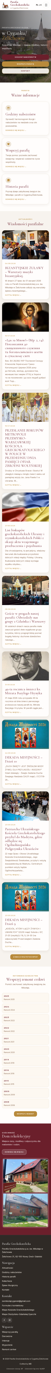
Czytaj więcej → (13, 295)
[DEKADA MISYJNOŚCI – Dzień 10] (25, 734)
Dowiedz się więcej (14, 1152)
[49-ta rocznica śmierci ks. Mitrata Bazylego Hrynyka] (25, 666)
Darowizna (7, 1336)
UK (40, 5)
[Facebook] (4, 1320)
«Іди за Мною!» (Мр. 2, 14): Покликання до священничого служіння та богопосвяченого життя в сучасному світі (24, 348)
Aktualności (7, 1268)
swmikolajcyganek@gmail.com (16, 1301)
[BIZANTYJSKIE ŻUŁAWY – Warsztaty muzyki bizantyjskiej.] (25, 244)
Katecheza (7, 1281)
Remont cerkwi (9, 1349)
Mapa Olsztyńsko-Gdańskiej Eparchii (19, 1314)
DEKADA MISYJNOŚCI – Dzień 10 (23, 759)
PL (37, 5)
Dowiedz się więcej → (16, 130)
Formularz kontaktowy (12, 1305)
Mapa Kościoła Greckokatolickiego (18, 1310)
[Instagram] (9, 1320)
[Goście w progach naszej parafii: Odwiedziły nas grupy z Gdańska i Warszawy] (25, 590)
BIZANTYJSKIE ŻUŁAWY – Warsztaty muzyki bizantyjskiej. (24, 272)
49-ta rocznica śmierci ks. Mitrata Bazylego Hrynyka (23, 691)
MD (30, 1364)
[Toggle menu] (46, 5)
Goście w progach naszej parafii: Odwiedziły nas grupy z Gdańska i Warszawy (25, 617)
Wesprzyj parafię (25, 64)
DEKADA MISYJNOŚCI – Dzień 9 (23, 922)
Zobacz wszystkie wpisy (25, 957)
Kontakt (25, 71)
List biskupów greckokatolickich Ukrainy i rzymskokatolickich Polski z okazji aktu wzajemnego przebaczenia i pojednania (24, 538)
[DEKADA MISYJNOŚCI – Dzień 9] (25, 896)
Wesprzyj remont (25, 1114)
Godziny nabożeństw (25, 57)
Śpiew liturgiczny (10, 1285)
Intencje (5, 1340)
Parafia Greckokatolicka (19, 3)
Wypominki (7, 1345)
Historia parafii (9, 1276)
